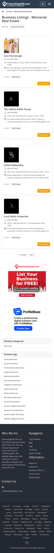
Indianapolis (41, 512)
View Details (43, 84)
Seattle (37, 515)
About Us (33, 463)
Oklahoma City (26, 522)
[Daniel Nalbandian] (11, 154)
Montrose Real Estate (12, 402)
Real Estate (16, 77)
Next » (32, 255)
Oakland (8, 534)
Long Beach (30, 528)
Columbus (8, 515)
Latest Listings (35, 453)
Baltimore (47, 522)
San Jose (45, 509)
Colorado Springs (9, 531)
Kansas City (19, 528)
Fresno (47, 525)
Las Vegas (38, 522)
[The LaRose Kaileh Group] (11, 98)
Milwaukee (18, 525)
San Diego (29, 509)
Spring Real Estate (10, 359)
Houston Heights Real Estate (14, 406)
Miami (49, 531)
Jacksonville (18, 512)
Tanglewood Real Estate (13, 385)
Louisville (7, 525)
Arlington (26, 538)
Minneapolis (18, 534)
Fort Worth (19, 515)
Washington (25, 519)
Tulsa (27, 534)
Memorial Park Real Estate (13, 410)
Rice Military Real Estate (12, 397)
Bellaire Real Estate (11, 393)
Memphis (43, 519)
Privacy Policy (34, 477)
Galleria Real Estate (11, 389)
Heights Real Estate (11, 372)
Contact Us (33, 467)
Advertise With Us (36, 470)
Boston (35, 519)
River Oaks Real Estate (12, 380)
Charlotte (29, 515)
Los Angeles (16, 506)
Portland (15, 522)
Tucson (39, 525)
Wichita (34, 534)
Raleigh (33, 531)
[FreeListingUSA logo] (16, 4)
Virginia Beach (23, 531)
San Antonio (18, 509)
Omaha (41, 531)
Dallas (37, 509)
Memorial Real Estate (12, 376)
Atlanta (46, 528)
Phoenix (8, 509)
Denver (45, 515)
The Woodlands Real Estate (14, 368)
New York (6, 506)
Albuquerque (29, 525)
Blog (31, 442)
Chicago (26, 506)
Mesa (39, 528)
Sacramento (8, 528)
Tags (31, 446)
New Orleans (44, 534)
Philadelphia (45, 506)
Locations (33, 450)
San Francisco (30, 512)
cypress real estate (11, 363)
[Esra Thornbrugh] (11, 45)
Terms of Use (34, 474)
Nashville (6, 522)
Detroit (15, 519)
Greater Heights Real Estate (14, 414)
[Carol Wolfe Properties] (11, 206)
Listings (9, 11)
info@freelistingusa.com (12, 491)
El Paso (8, 519)
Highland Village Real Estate (14, 419)
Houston (35, 506)
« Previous (23, 255)
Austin (8, 512)
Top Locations (34, 439)
